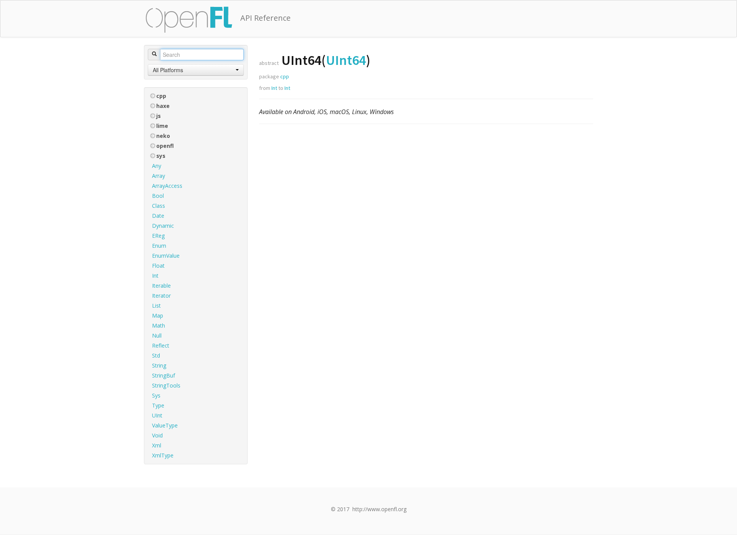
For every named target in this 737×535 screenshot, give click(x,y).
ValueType (165, 425)
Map (157, 315)
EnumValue (166, 255)
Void (157, 435)
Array (158, 175)
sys (160, 155)
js (158, 115)
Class (158, 205)
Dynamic (163, 225)
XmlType (163, 455)
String (159, 365)
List (156, 305)
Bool (158, 195)
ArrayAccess (167, 185)
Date (158, 215)
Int (155, 275)
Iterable (161, 285)
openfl (165, 145)
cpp (161, 95)
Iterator (161, 295)
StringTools (166, 385)
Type (158, 405)
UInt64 (346, 60)
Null (157, 335)
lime (162, 125)
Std (156, 355)
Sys (156, 395)
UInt (157, 415)
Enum (159, 245)
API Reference (265, 18)
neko (163, 135)
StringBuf (163, 375)
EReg (158, 235)
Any (156, 165)
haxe (163, 105)
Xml (156, 445)
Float (158, 265)
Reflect (160, 345)
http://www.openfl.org (379, 509)
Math (158, 325)
